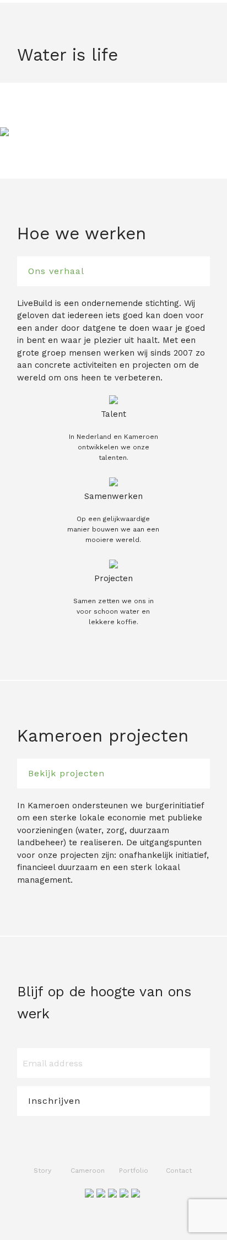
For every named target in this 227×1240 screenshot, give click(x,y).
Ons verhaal (56, 271)
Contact (179, 1170)
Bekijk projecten (66, 773)
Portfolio (133, 1170)
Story (42, 1170)
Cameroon (88, 1170)
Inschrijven (54, 1101)
